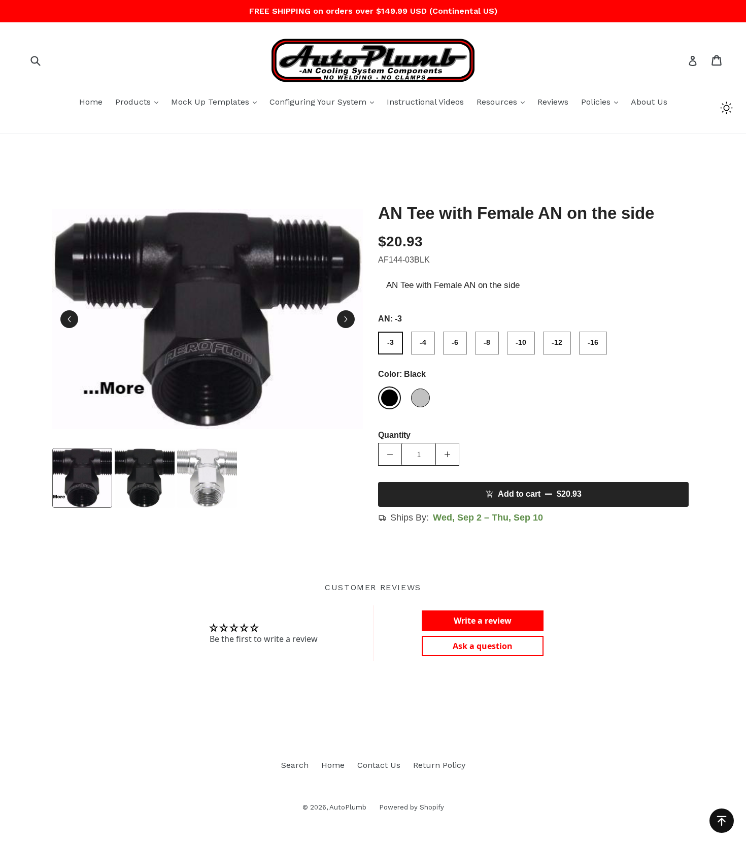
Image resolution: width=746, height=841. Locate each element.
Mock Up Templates (216, 101)
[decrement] (390, 454)
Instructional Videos (425, 102)
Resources (503, 101)
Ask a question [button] (483, 646)
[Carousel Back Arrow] (69, 319)
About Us (649, 102)
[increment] (447, 454)
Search (295, 765)
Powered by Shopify (411, 807)
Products (139, 101)
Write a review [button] (483, 620)
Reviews (552, 102)
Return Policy (439, 765)
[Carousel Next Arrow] (346, 319)
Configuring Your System (324, 101)
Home (91, 102)
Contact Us (378, 765)
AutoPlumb (347, 807)
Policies (602, 101)
